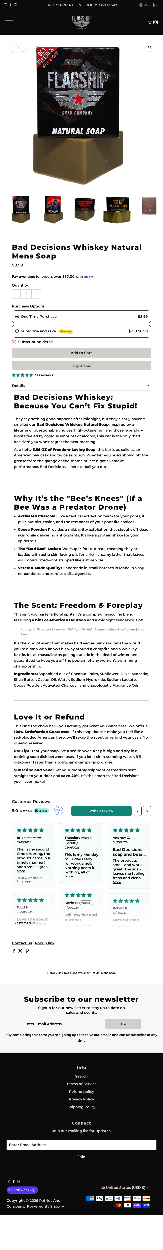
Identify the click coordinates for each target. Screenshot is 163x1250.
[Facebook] (10, 5)
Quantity (20, 285)
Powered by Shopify (45, 1206)
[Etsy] (5, 5)
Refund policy (81, 1091)
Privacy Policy (81, 1099)
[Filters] (137, 811)
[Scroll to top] (155, 1239)
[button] (23, 375)
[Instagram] (15, 5)
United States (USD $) (125, 1187)
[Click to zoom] (150, 47)
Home (51, 972)
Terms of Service (81, 1084)
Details (18, 386)
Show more (23, 923)
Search (81, 1076)
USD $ (149, 5)
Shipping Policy (81, 1107)
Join (123, 1024)
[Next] (114, 5)
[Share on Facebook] (14, 951)
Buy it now (81, 366)
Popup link (44, 943)
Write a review (101, 811)
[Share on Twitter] (21, 951)
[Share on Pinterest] (27, 951)
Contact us (22, 943)
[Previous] (48, 5)
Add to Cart (81, 353)
